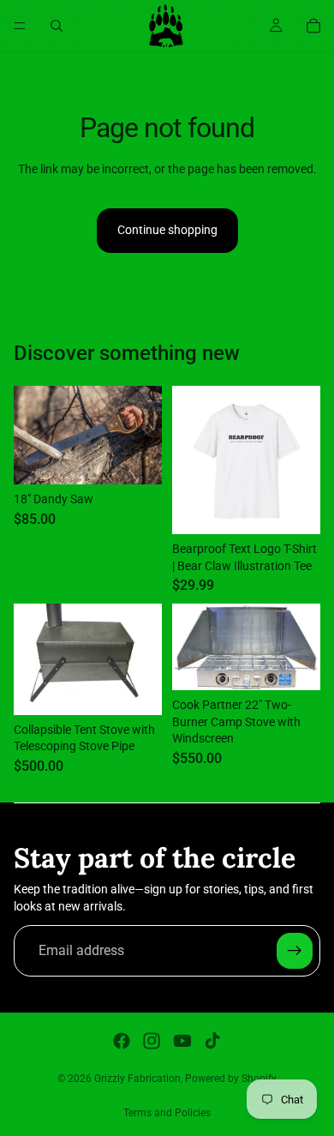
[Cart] (313, 26)
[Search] (56, 26)
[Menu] (19, 25)
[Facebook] (121, 1041)
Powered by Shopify (231, 1079)
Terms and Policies (167, 1113)
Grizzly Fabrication (137, 1079)
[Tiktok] (212, 1041)
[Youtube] (182, 1041)
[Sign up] (295, 951)
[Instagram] (151, 1041)
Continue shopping (167, 230)
